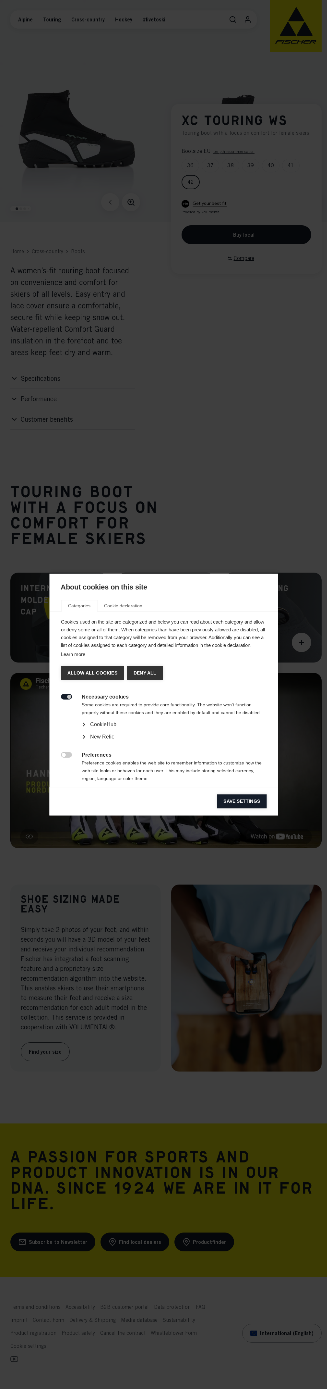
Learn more (73, 654)
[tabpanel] (164, 743)
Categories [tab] (79, 605)
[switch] (63, 696)
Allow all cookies (92, 673)
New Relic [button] (102, 736)
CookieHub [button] (103, 724)
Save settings (241, 801)
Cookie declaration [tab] (123, 605)
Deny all (144, 673)
